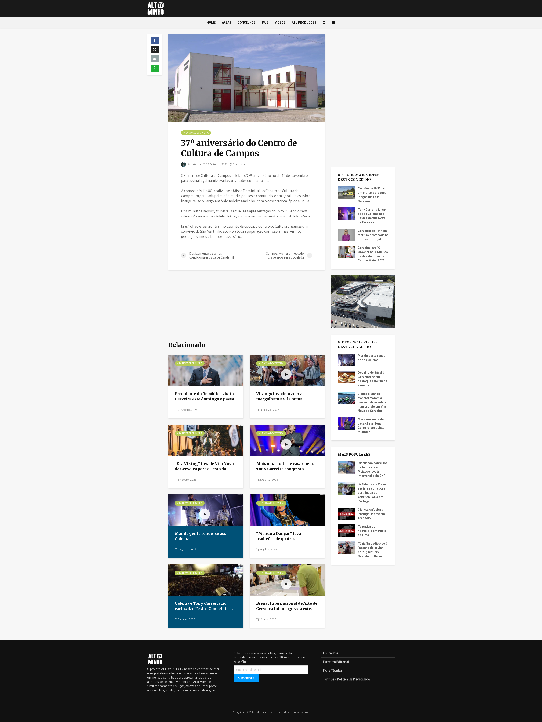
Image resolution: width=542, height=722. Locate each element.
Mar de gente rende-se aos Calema (200, 536)
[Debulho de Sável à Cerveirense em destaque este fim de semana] (346, 376)
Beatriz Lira (194, 164)
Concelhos (247, 22)
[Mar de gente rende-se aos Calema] (205, 510)
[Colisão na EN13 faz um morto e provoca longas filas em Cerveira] (346, 192)
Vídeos (280, 22)
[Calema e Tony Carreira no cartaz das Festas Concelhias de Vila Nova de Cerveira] (205, 580)
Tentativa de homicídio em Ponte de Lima (372, 531)
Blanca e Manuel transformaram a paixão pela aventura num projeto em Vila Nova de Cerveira (372, 402)
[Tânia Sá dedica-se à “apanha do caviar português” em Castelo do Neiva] (346, 547)
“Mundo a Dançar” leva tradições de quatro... (278, 536)
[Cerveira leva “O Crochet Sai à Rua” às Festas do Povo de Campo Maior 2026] (346, 251)
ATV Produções (304, 22)
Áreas (226, 22)
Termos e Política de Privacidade (346, 679)
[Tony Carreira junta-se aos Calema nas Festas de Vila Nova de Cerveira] (346, 213)
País (265, 22)
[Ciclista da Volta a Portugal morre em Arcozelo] (346, 513)
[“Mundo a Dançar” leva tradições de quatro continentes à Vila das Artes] (287, 510)
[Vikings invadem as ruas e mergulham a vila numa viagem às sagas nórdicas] (287, 370)
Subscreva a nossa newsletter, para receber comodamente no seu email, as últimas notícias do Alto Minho (269, 657)
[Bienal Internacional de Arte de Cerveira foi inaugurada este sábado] (287, 580)
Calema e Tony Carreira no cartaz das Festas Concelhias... (204, 606)
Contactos (330, 653)
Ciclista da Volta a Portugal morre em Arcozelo (371, 514)
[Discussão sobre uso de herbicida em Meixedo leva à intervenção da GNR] (346, 467)
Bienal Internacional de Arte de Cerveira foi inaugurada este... (286, 606)
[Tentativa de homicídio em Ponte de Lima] (346, 530)
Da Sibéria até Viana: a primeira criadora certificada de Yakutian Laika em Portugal (372, 493)
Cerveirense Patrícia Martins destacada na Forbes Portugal (373, 235)
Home (211, 22)
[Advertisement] (246, 306)
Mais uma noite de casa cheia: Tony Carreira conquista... (285, 466)
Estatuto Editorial (336, 662)
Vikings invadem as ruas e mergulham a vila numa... (281, 396)
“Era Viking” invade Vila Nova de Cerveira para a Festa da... (204, 466)
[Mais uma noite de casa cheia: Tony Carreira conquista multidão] (287, 440)
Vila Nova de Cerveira (196, 132)
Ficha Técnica (332, 670)
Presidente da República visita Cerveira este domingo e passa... (206, 396)
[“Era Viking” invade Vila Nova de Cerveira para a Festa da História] (205, 440)
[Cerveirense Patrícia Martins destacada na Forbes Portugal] (346, 234)
